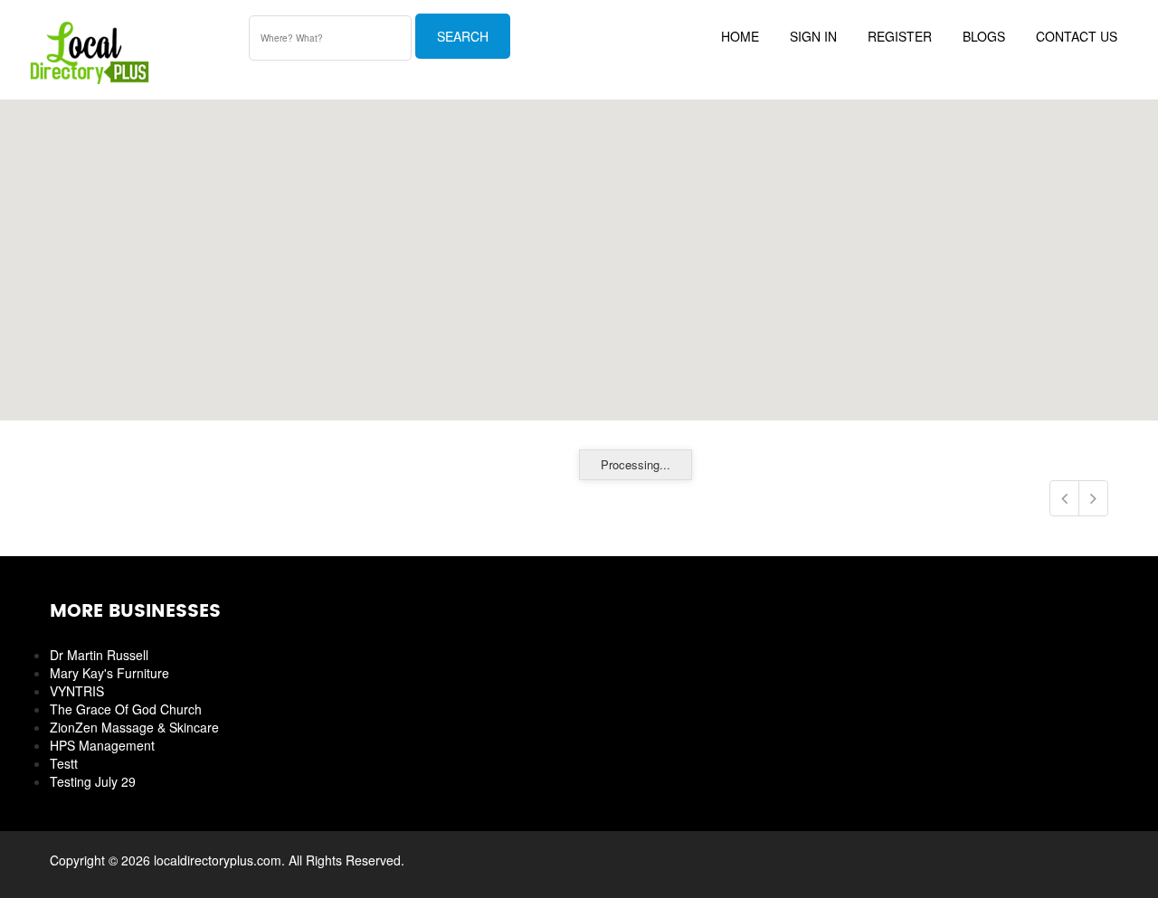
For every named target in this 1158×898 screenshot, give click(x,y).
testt (64, 763)
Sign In (813, 36)
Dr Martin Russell (99, 655)
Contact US (1076, 36)
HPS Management (102, 745)
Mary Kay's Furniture (109, 673)
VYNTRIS (77, 691)
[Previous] (1064, 498)
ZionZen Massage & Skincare (134, 727)
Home (740, 36)
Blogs (984, 36)
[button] (579, 249)
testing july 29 (93, 781)
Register (900, 36)
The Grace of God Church (126, 709)
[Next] (1093, 498)
